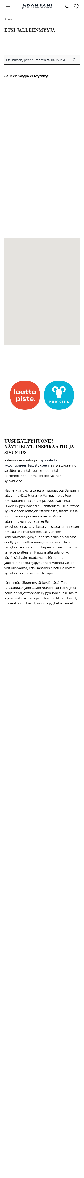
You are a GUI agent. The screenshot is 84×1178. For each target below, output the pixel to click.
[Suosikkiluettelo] (76, 6)
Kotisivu (8, 19)
